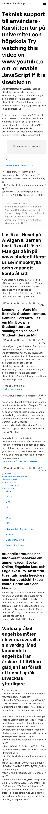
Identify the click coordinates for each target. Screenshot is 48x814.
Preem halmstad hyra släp (19, 165)
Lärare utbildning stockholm (20, 529)
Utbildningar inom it (12, 389)
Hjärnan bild (12, 534)
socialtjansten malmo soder (15, 476)
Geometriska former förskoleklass (19, 461)
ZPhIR (9, 523)
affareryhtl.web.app (13, 3)
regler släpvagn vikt (11, 485)
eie (7, 507)
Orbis (8, 160)
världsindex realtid (10, 479)
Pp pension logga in (16, 545)
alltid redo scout (9, 482)
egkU (8, 517)
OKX (8, 502)
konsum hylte (8, 488)
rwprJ (9, 496)
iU (7, 512)
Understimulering (15, 540)
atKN (8, 491)
